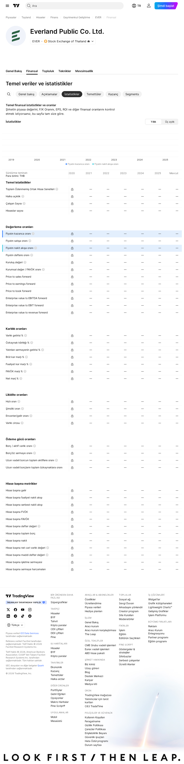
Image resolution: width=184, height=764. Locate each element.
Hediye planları (93, 611)
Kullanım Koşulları (95, 717)
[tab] (26, 94)
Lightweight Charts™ (160, 607)
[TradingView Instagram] (29, 609)
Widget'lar (154, 599)
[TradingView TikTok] (22, 616)
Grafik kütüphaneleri (160, 603)
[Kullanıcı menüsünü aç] (148, 5)
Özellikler (90, 599)
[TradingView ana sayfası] (16, 5)
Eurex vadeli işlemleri (97, 649)
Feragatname (92, 721)
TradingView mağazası (98, 695)
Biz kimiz (90, 664)
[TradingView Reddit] (29, 616)
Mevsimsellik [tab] (84, 71)
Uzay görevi (92, 668)
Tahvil (54, 621)
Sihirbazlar (125, 656)
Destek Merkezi (94, 676)
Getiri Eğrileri (58, 694)
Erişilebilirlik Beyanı (96, 733)
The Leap (90, 634)
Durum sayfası (93, 744)
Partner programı (158, 637)
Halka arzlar (58, 678)
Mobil (54, 716)
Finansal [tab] (32, 71)
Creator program (129, 611)
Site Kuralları (126, 615)
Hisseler (55, 613)
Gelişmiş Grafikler (158, 611)
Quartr (41, 665)
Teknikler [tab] (64, 71)
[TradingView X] (8, 609)
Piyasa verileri (93, 607)
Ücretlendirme (93, 603)
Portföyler (56, 690)
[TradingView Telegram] (15, 616)
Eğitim (122, 634)
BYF (53, 617)
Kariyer (89, 680)
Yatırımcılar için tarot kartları (97, 700)
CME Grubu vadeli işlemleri (100, 645)
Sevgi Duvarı (126, 603)
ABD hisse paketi (95, 653)
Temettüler (57, 675)
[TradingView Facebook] (15, 609)
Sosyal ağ (124, 599)
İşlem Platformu (157, 615)
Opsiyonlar (57, 697)
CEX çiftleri (57, 629)
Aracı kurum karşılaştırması (100, 630)
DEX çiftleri (57, 633)
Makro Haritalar (60, 701)
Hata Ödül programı (96, 740)
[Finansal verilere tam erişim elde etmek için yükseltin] (72, 189)
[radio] (153, 121)
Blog (87, 672)
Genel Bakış (91, 622)
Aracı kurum (92, 626)
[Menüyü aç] (7, 5)
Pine (53, 636)
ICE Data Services (29, 633)
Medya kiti (91, 683)
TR (139, 6)
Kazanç (55, 671)
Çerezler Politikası (95, 729)
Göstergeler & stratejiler (127, 651)
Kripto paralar (59, 625)
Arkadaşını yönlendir (131, 607)
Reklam (152, 626)
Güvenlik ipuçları (94, 737)
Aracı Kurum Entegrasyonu (156, 632)
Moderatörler (126, 619)
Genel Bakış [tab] (14, 71)
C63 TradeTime (94, 706)
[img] (88, 41)
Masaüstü (56, 720)
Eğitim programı (157, 641)
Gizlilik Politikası (94, 725)
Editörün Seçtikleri (129, 638)
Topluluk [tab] (48, 71)
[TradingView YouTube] (22, 609)
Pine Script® (58, 705)
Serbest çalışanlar (129, 660)
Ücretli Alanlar (127, 664)
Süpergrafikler (59, 602)
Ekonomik (56, 667)
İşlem (122, 630)
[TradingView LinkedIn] (8, 616)
